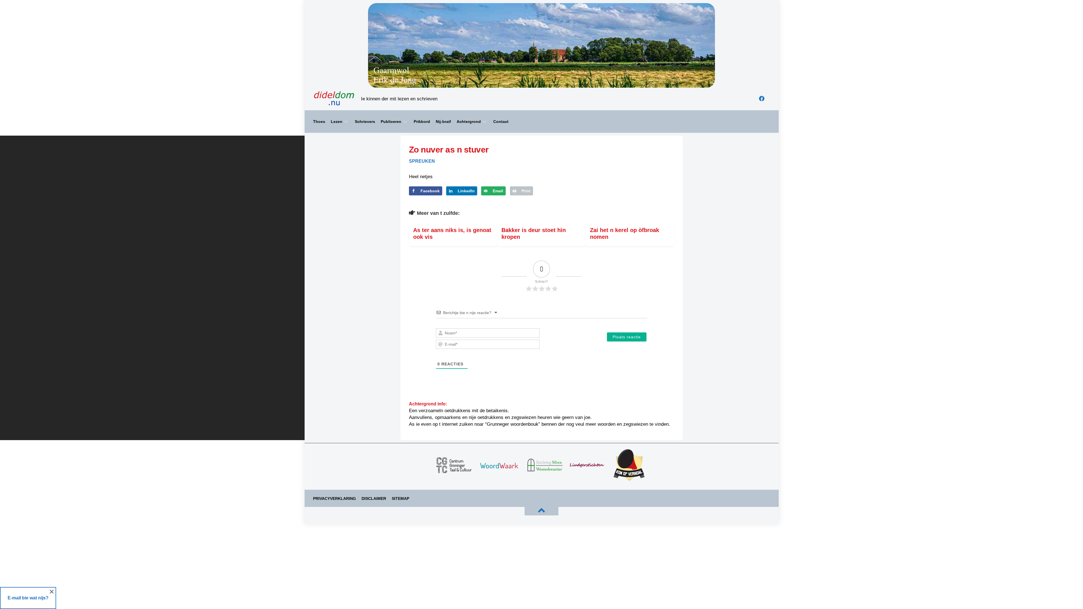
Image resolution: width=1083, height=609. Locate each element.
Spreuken (422, 161)
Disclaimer (374, 498)
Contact (501, 121)
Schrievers (365, 121)
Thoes (319, 121)
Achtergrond (469, 121)
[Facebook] (762, 99)
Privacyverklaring (334, 498)
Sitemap (400, 498)
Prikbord (422, 121)
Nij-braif (443, 121)
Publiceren (391, 121)
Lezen (336, 121)
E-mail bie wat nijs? (28, 597)
